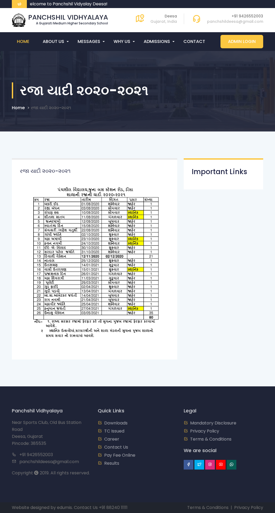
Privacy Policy (204, 431)
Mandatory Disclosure (213, 423)
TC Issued (114, 431)
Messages (89, 41)
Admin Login (242, 41)
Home (23, 41)
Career (111, 439)
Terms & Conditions (210, 439)
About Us (53, 41)
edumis (64, 507)
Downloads (116, 423)
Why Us (122, 41)
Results (111, 463)
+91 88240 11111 (113, 507)
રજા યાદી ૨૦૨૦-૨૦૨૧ (51, 108)
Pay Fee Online (119, 455)
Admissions (157, 41)
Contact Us (116, 447)
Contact (194, 41)
